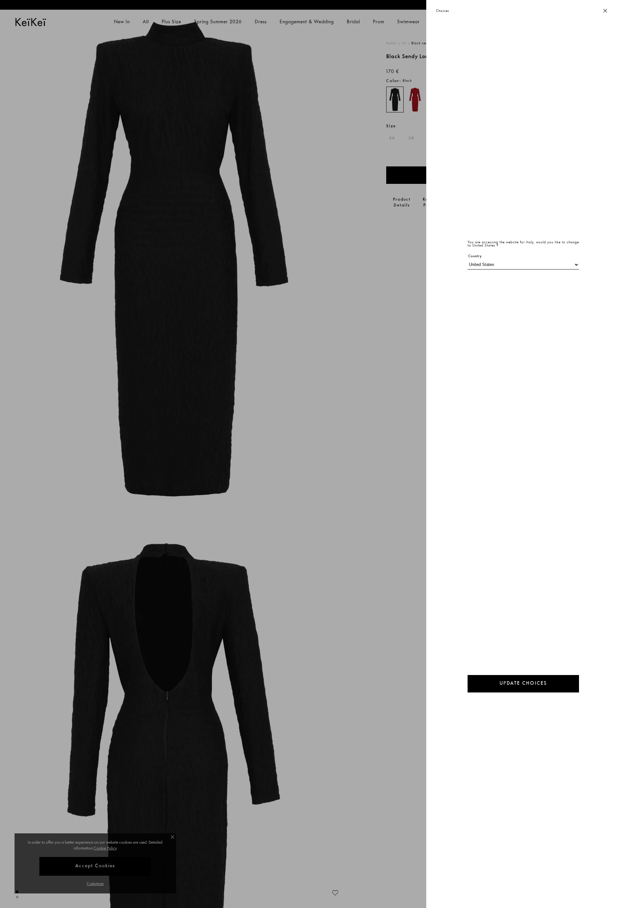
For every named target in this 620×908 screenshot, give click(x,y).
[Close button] (605, 11)
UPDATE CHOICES (523, 683)
